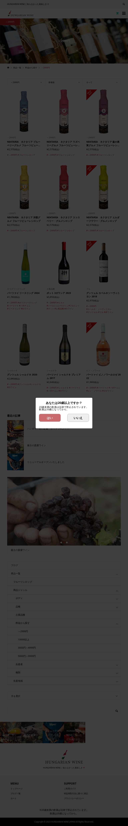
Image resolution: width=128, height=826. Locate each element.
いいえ (78, 418)
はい (50, 418)
